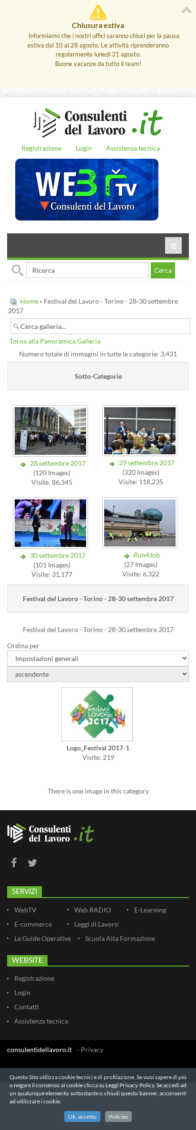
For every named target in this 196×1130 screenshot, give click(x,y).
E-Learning (150, 910)
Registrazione (41, 148)
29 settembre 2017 (147, 463)
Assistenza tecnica (133, 148)
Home (29, 301)
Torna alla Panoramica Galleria (55, 341)
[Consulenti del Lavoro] (98, 122)
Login (84, 148)
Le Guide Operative (42, 938)
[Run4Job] (140, 545)
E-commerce (33, 924)
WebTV (25, 910)
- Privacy (90, 1049)
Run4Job (147, 555)
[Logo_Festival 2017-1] (98, 715)
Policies (118, 1116)
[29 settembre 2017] (140, 453)
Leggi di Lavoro (96, 924)
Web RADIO (92, 910)
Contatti (26, 1007)
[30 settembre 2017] (51, 546)
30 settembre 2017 (58, 555)
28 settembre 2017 (58, 463)
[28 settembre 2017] (51, 454)
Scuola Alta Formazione (120, 938)
